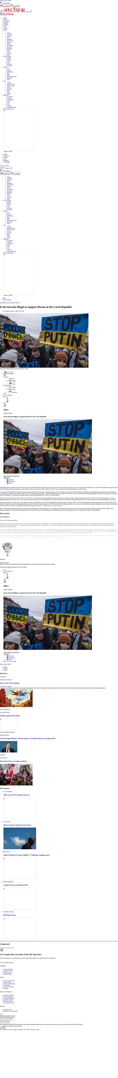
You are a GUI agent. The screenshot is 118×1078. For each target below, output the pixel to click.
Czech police (57, 504)
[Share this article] (4, 404)
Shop (4, 30)
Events (5, 25)
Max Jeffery (6, 851)
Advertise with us (8, 971)
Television (10, 78)
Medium (13, 381)
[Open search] (1, 166)
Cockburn (9, 34)
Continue (3, 1027)
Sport (8, 90)
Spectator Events (8, 1001)
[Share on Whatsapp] (7, 401)
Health (9, 93)
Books (8, 70)
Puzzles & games (11, 107)
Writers (5, 19)
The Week (10, 96)
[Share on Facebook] (7, 398)
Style (8, 92)
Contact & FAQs (8, 969)
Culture (9, 36)
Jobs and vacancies (8, 987)
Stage (8, 79)
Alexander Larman (8, 911)
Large (13, 384)
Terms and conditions (9, 983)
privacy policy (36, 1029)
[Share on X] (7, 400)
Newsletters (6, 21)
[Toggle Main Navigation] (1, 11)
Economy (9, 64)
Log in (13, 1016)
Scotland (9, 65)
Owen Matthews (8, 791)
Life (4, 81)
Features (9, 98)
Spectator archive (8, 999)
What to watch (11, 84)
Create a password (5, 1021)
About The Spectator (9, 980)
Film (8, 73)
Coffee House (7, 56)
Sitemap (5, 988)
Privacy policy (7, 982)
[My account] (31, 11)
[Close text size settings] (4, 375)
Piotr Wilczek (3, 758)
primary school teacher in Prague (30, 498)
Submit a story (7, 972)
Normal (13, 389)
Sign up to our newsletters (10, 1011)
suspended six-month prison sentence (11, 493)
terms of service (25, 1029)
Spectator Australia (8, 995)
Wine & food (10, 85)
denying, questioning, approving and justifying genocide (28, 495)
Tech (8, 38)
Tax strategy (6, 985)
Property (9, 89)
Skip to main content (5, 0)
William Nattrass (4, 562)
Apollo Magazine (8, 996)
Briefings (5, 24)
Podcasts (5, 22)
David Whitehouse (8, 881)
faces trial (79, 502)
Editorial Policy (7, 974)
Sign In (27, 11)
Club (4, 27)
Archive (5, 28)
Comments (9, 395)
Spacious (14, 392)
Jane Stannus (7, 821)
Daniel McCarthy (5, 712)
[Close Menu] (1, 168)
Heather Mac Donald (5, 679)
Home (5, 18)
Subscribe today (7, 1009)
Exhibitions (10, 72)
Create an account (5, 1016)
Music (8, 75)
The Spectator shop (8, 998)
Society (9, 59)
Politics (9, 33)
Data (8, 62)
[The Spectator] (14, 11)
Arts (8, 68)
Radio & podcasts (12, 76)
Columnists (10, 99)
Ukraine (5, 668)
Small (12, 378)
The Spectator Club (8, 1003)
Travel (8, 87)
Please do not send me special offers (12, 1026)
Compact (13, 387)
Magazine (9, 39)
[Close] (1, 950)
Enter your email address (6, 1017)
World (8, 61)
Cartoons (9, 106)
